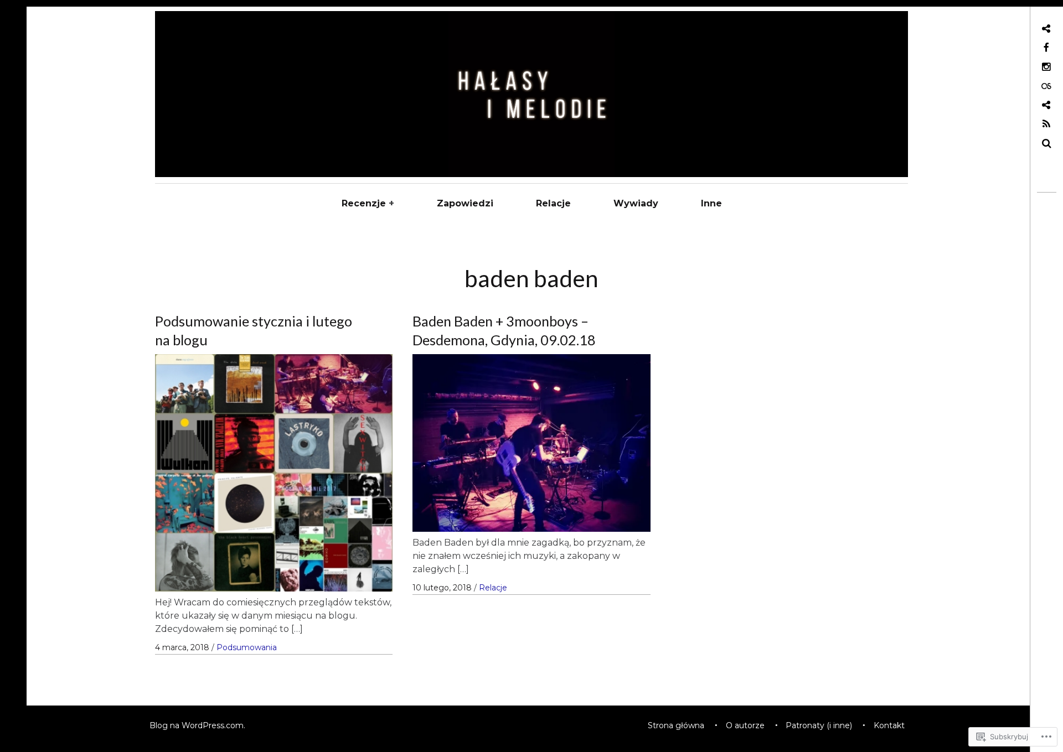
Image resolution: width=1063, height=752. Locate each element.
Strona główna (676, 725)
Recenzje (364, 203)
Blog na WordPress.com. (197, 725)
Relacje (553, 203)
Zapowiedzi (465, 203)
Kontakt (889, 725)
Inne (711, 203)
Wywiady (635, 203)
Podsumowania (246, 647)
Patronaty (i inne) (819, 725)
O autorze (745, 725)
